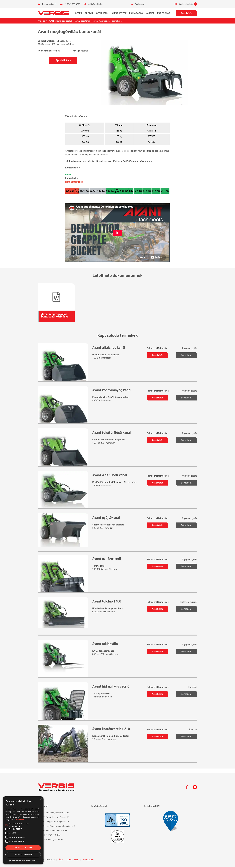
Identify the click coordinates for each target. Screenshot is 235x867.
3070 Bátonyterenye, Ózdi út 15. (55, 817)
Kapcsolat (163, 13)
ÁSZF (61, 859)
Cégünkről (102, 13)
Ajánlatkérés (186, 13)
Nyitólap (41, 21)
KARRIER (150, 13)
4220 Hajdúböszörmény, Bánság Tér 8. (58, 826)
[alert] (23, 830)
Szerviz (89, 13)
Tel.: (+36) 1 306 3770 (51, 835)
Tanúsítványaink (99, 806)
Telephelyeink (47, 4)
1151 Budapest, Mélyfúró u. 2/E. (55, 812)
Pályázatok (136, 13)
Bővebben (20, 819)
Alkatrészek (119, 13)
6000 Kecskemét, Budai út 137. (55, 830)
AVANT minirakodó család (60, 21)
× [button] (40, 799)
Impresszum (88, 859)
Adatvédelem (73, 859)
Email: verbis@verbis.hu (52, 839)
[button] (23, 860)
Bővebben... (186, 355)
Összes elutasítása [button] (23, 855)
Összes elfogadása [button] (23, 847)
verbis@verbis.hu (95, 4)
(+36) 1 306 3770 (72, 4)
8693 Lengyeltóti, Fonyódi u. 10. (55, 821)
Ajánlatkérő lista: (185, 4)
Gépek (78, 13)
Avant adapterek (82, 21)
